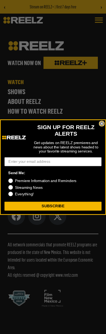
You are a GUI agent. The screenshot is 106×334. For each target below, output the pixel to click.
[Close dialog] (101, 123)
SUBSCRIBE (53, 206)
